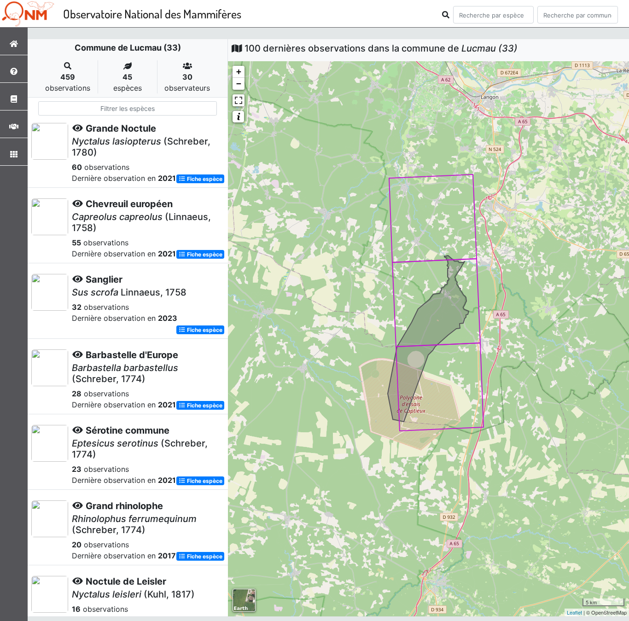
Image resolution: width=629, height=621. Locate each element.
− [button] (238, 83)
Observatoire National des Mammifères (152, 13)
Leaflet (574, 612)
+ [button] (238, 71)
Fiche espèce (204, 178)
